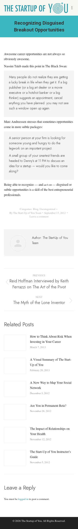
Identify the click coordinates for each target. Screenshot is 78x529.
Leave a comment (39, 216)
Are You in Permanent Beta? (48, 405)
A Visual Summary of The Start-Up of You (50, 362)
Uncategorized (47, 209)
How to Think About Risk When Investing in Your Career (51, 339)
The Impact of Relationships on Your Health (50, 431)
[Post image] (15, 343)
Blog (35, 209)
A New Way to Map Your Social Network (50, 385)
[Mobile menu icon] (72, 8)
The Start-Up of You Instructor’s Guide (50, 454)
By (25, 213)
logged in (23, 499)
